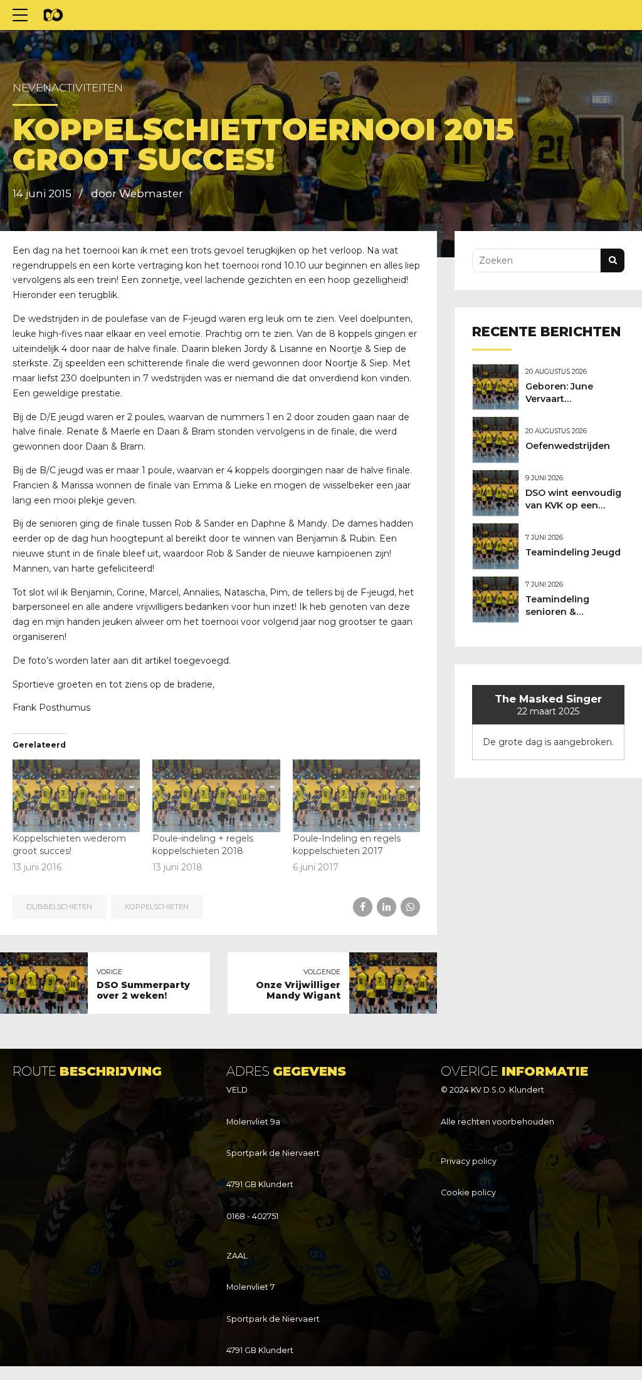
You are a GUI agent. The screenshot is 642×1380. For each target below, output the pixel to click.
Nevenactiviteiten (68, 87)
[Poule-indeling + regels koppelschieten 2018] (216, 796)
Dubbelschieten (59, 906)
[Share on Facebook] (362, 907)
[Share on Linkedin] (386, 907)
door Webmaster (137, 193)
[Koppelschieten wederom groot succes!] (76, 796)
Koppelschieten (157, 906)
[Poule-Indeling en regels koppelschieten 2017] (356, 796)
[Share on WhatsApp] (410, 907)
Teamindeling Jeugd (573, 552)
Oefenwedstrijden (567, 445)
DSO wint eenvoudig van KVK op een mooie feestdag (573, 505)
